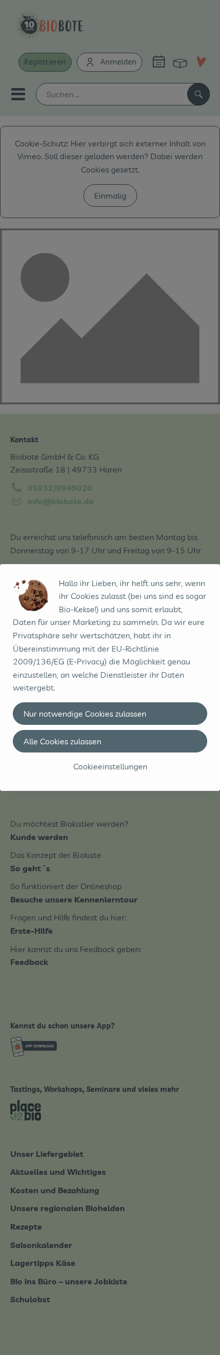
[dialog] (110, 677)
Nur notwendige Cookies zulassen (85, 713)
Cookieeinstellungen (110, 766)
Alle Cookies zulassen (62, 741)
